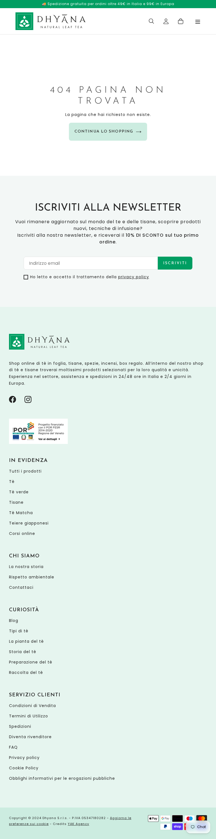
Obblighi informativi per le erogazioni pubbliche (62, 778)
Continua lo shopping (104, 131)
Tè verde (19, 492)
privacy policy (133, 277)
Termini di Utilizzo (28, 716)
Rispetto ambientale (31, 577)
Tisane (16, 502)
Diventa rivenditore (30, 737)
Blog (13, 620)
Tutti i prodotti (25, 471)
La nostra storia (26, 566)
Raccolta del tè (26, 672)
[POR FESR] (38, 442)
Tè (12, 481)
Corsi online (22, 533)
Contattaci (21, 587)
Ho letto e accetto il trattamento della (89, 277)
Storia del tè (22, 652)
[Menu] (198, 21)
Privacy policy (24, 757)
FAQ (13, 747)
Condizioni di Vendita (32, 705)
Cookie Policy (24, 768)
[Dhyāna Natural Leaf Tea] (50, 21)
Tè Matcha (21, 513)
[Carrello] (181, 21)
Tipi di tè (18, 631)
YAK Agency (78, 824)
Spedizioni (20, 726)
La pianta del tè (26, 641)
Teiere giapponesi (29, 523)
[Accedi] (166, 21)
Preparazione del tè (30, 662)
